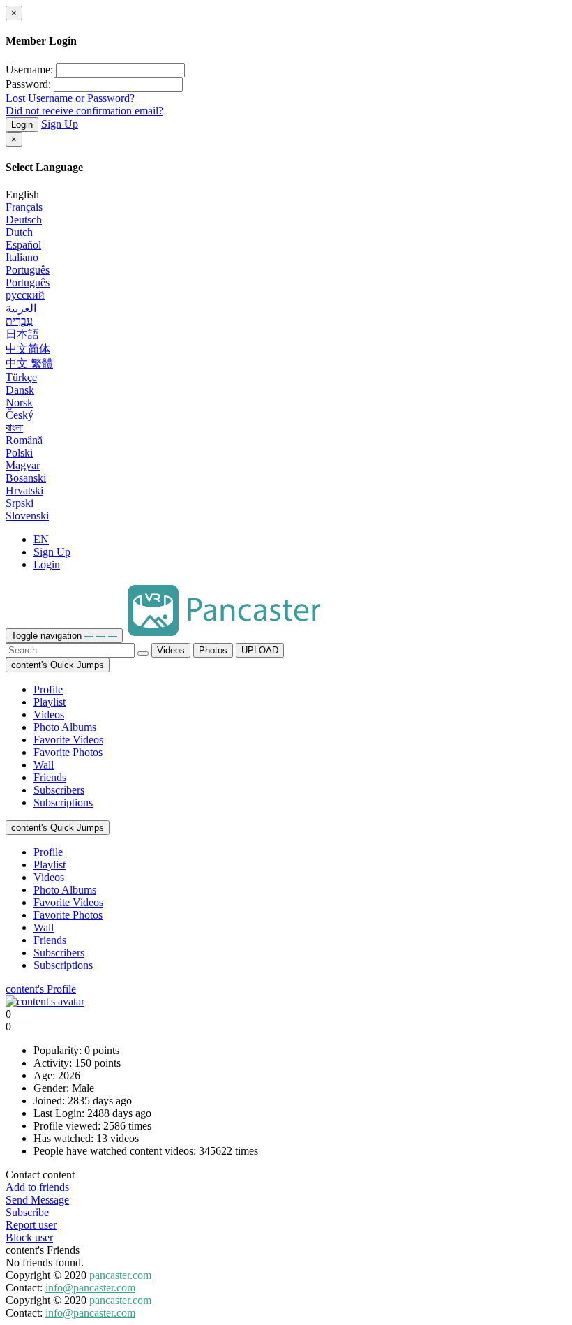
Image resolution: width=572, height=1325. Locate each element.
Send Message (37, 1200)
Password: (28, 84)
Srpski (19, 503)
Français (24, 207)
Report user (31, 1225)
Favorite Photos (68, 752)
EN (41, 539)
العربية (21, 308)
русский (25, 295)
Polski (19, 453)
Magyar (23, 465)
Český (19, 415)
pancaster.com (120, 1275)
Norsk (19, 402)
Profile (48, 689)
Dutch (19, 232)
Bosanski (26, 478)
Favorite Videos (68, 740)
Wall (43, 765)
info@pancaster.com (90, 1288)
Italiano (22, 257)
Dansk (20, 390)
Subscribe (27, 1212)
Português (28, 270)
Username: (29, 69)
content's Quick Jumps (57, 665)
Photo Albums (64, 727)
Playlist (49, 702)
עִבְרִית (19, 321)
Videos (171, 650)
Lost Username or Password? (70, 98)
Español (23, 245)
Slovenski (27, 515)
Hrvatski (24, 490)
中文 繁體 (29, 363)
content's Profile (41, 989)
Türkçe (21, 377)
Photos (213, 650)
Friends (49, 777)
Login (22, 124)
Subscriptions (63, 802)
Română (24, 440)
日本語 (22, 334)
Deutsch (24, 219)
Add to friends (37, 1187)
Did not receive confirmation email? (84, 111)
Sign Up (59, 124)
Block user (29, 1237)
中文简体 (28, 349)
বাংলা (14, 428)
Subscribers (58, 790)
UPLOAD (259, 650)
